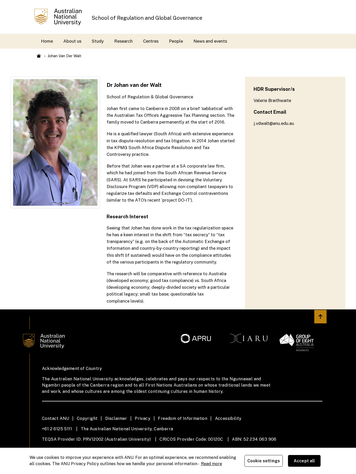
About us (72, 41)
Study (98, 41)
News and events (210, 41)
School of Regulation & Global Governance (150, 96)
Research (123, 41)
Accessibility (228, 418)
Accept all (304, 460)
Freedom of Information (182, 418)
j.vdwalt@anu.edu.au (274, 123)
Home (47, 41)
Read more (211, 463)
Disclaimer (116, 418)
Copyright (87, 418)
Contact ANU (55, 418)
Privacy (142, 418)
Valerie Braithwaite (272, 100)
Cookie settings (263, 460)
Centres (150, 41)
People (176, 41)
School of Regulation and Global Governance (146, 18)
